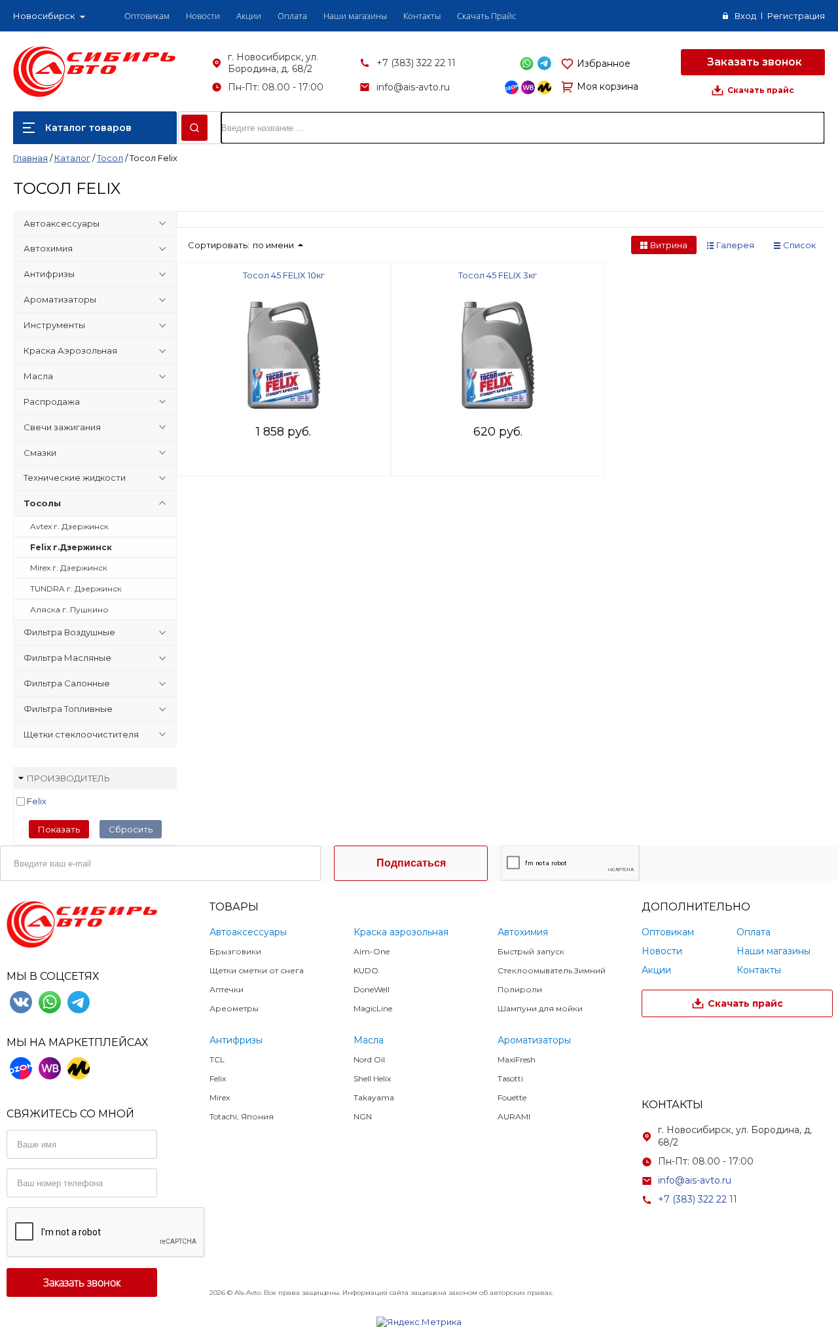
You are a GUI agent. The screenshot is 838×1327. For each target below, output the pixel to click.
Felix (36, 801)
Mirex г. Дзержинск (68, 567)
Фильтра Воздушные (69, 632)
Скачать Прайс (486, 16)
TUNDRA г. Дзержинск (76, 588)
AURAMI (514, 1116)
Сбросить (131, 829)
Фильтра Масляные (67, 657)
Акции (248, 16)
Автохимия (48, 248)
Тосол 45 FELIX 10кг (284, 275)
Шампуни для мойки (540, 1008)
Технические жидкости (75, 477)
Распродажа (52, 401)
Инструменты (54, 325)
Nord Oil (369, 1059)
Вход (745, 15)
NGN (363, 1116)
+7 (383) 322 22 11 (416, 63)
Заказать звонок (753, 62)
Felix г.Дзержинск (71, 547)
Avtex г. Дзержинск (69, 526)
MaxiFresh (517, 1059)
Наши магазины (355, 16)
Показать (59, 829)
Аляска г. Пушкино (69, 609)
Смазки (40, 452)
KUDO (366, 970)
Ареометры (234, 1008)
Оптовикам (147, 16)
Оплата (292, 16)
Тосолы (42, 503)
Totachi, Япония (242, 1116)
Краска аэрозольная (401, 932)
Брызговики (235, 951)
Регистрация (796, 15)
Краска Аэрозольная (70, 350)
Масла (38, 376)
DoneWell (372, 989)
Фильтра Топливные (68, 708)
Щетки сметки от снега (257, 970)
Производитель (68, 778)
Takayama (374, 1097)
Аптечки (227, 989)
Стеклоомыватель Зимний (552, 970)
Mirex (220, 1097)
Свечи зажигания (62, 427)
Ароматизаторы (60, 299)
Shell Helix (372, 1078)
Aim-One (372, 951)
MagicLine (373, 1008)
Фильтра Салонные (67, 683)
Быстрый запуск (531, 951)
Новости (203, 16)
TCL (217, 1059)
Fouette (512, 1097)
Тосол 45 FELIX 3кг (497, 275)
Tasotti (510, 1078)
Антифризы (49, 274)
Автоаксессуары (62, 223)
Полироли (520, 989)
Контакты (422, 16)
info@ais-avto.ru (413, 87)
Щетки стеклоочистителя (81, 734)
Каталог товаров (88, 128)
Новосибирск (44, 15)
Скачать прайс (760, 90)
